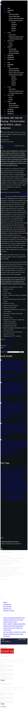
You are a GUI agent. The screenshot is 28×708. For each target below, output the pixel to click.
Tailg (11, 496)
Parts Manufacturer (9, 494)
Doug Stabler (12, 49)
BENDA (5, 470)
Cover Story (12, 35)
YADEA (17, 499)
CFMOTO (23, 470)
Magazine (9, 491)
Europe (11, 45)
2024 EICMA (20, 467)
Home (8, 8)
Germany (14, 24)
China (10, 43)
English (13, 22)
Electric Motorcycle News (16, 18)
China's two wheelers (11, 475)
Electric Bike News (14, 16)
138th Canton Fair (4, 467)
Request (2, 680)
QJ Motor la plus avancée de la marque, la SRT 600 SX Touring (14, 194)
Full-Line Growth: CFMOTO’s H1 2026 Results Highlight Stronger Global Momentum (14, 634)
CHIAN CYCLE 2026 (5, 472)
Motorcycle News (14, 14)
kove (23, 489)
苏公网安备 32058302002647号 (14, 642)
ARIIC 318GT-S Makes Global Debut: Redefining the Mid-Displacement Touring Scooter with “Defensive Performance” (14, 627)
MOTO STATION (10, 339)
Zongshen (24, 499)
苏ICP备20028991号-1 (17, 641)
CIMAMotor (3, 487)
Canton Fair (11, 470)
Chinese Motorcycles (8, 480)
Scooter (2, 496)
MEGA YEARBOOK (17, 491)
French (13, 31)
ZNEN (21, 499)
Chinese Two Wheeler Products (15, 484)
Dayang (12, 487)
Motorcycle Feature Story (16, 37)
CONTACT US (10, 59)
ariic (24, 467)
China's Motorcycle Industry (16, 472)
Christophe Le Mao (8, 146)
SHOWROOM (10, 10)
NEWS (5, 602)
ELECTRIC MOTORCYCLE (11, 489)
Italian (13, 26)
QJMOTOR (7, 347)
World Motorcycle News (16, 20)
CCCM (16, 470)
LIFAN (4, 491)
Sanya (24, 494)
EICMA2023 (23, 487)
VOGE (12, 499)
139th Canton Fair (12, 467)
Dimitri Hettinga (13, 51)
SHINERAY (6, 496)
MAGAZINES (10, 55)
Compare (3, 706)
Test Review (17, 496)
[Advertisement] (14, 519)
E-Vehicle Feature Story (16, 39)
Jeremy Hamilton (14, 53)
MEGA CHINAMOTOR (11, 639)
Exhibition (19, 489)
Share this (3, 349)
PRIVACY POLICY (8, 611)
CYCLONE (8, 487)
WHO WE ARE (10, 57)
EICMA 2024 (3, 489)
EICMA (18, 487)
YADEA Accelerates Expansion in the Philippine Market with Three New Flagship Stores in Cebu (14, 620)
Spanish (13, 29)
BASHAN (2, 470)
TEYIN (23, 496)
